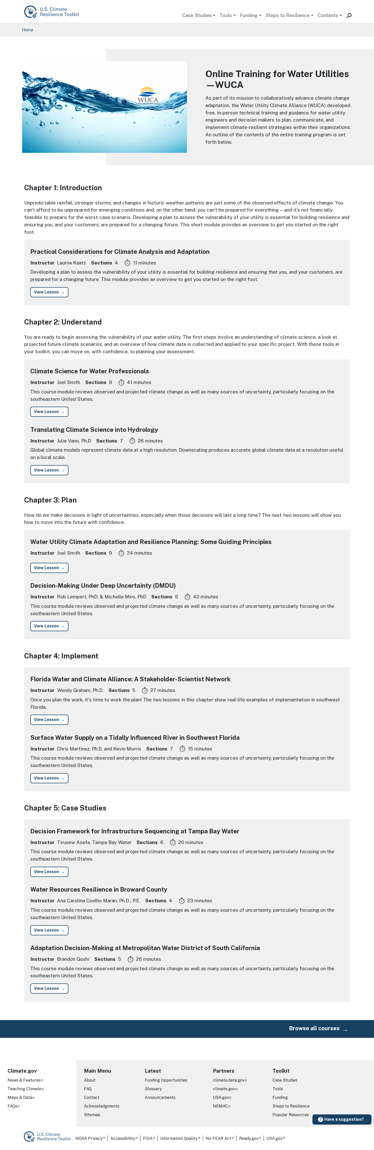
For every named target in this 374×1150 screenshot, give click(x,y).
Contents (328, 15)
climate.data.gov (228, 1080)
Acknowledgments (101, 1106)
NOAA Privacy (89, 1138)
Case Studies (197, 15)
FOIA (147, 1138)
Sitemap (92, 1114)
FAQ (88, 1088)
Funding (248, 15)
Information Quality (179, 1138)
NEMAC (220, 1106)
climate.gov (224, 1088)
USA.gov (221, 1097)
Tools (226, 15)
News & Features (24, 1080)
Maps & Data (20, 1097)
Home (27, 29)
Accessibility (122, 1138)
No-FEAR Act (218, 1138)
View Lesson (46, 292)
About (90, 1080)
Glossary (153, 1088)
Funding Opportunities (166, 1080)
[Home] (54, 11)
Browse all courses (314, 1028)
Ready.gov (248, 1138)
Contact (91, 1097)
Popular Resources (290, 1114)
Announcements (160, 1097)
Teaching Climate (24, 1088)
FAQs (12, 1106)
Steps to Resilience (287, 15)
